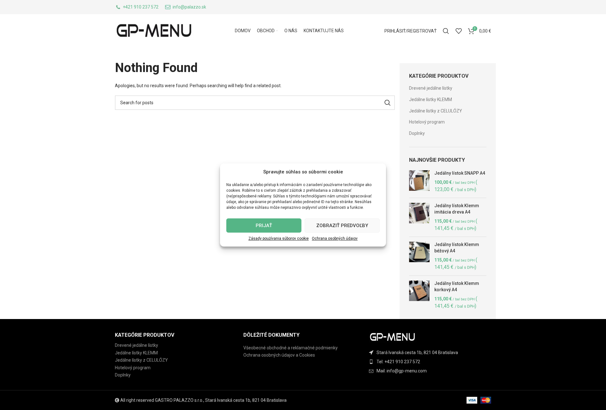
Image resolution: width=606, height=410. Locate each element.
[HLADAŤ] (387, 102)
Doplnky (417, 133)
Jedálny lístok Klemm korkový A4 (456, 286)
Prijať (264, 225)
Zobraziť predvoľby (342, 225)
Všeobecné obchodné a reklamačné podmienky (290, 347)
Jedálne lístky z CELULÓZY (435, 110)
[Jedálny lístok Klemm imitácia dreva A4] (419, 217)
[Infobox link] (136, 7)
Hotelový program (427, 121)
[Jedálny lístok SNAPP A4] (419, 181)
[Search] (446, 31)
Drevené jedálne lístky (430, 88)
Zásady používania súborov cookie (278, 238)
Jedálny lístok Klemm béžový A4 (456, 247)
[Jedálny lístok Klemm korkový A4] (419, 295)
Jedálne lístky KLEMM (430, 99)
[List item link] (431, 361)
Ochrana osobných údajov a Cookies (279, 355)
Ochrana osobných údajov (335, 238)
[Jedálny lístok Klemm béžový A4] (419, 256)
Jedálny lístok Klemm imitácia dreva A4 (456, 208)
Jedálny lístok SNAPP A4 (459, 173)
